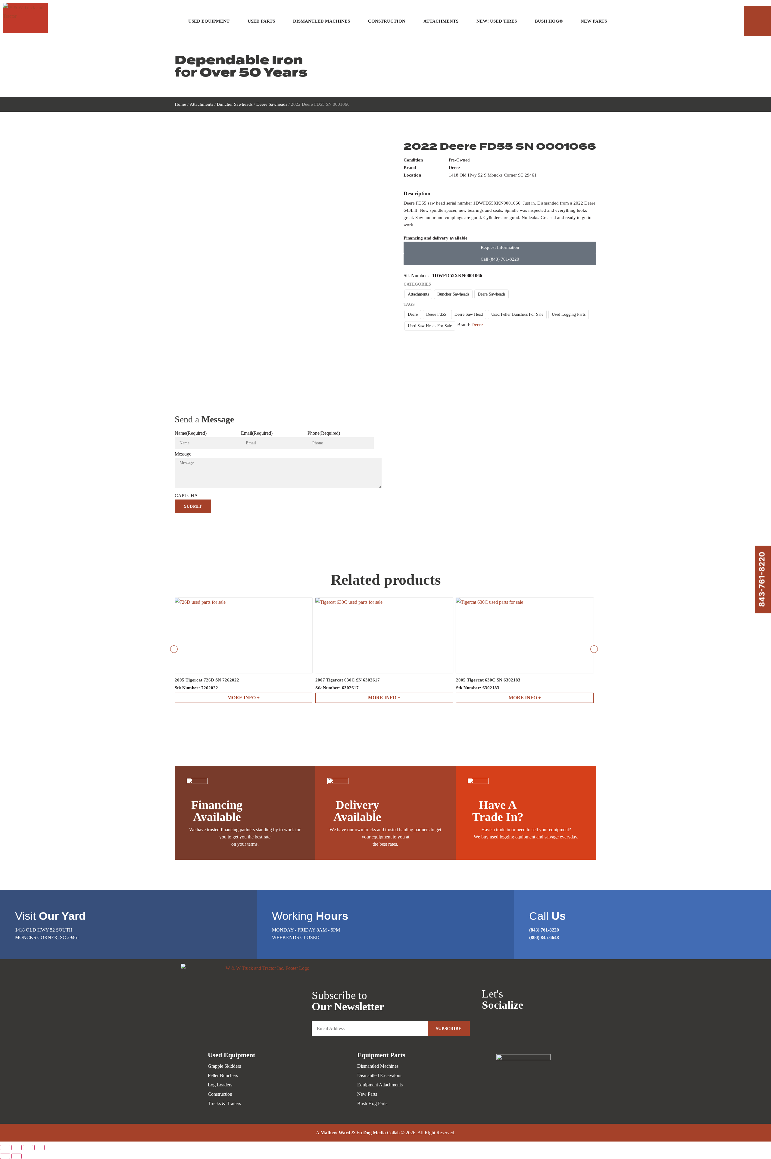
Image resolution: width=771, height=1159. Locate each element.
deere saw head (468, 314)
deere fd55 (436, 314)
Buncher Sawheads (235, 104)
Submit (193, 506)
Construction (386, 21)
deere (413, 314)
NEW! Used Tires (496, 21)
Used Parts (261, 21)
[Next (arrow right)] (16, 1156)
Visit (50, 916)
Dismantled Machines (321, 21)
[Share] (28, 1147)
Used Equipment (208, 21)
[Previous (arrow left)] (5, 1156)
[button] (757, 21)
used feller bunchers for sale (517, 314)
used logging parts (568, 314)
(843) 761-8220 (544, 929)
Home (180, 104)
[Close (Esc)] (39, 1147)
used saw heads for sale (430, 326)
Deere (477, 324)
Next (594, 649)
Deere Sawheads (271, 104)
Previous (173, 649)
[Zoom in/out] (5, 1147)
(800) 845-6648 (544, 937)
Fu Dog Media (371, 1132)
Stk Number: (196, 688)
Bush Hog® (549, 21)
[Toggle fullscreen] (16, 1147)
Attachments (440, 21)
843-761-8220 (761, 579)
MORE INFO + (243, 697)
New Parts (594, 21)
